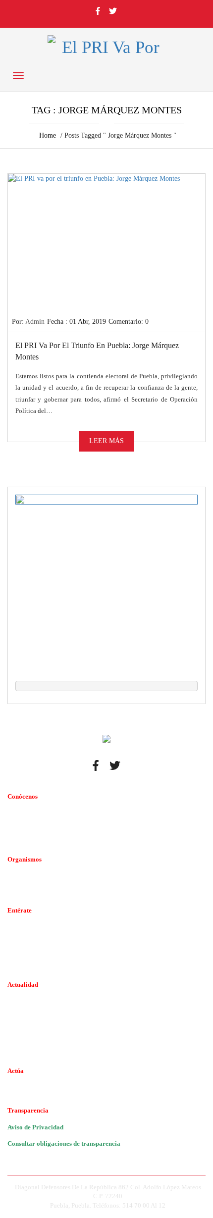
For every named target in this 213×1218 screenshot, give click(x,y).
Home (47, 135)
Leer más (106, 441)
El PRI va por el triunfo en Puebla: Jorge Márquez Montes (97, 351)
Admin (35, 321)
